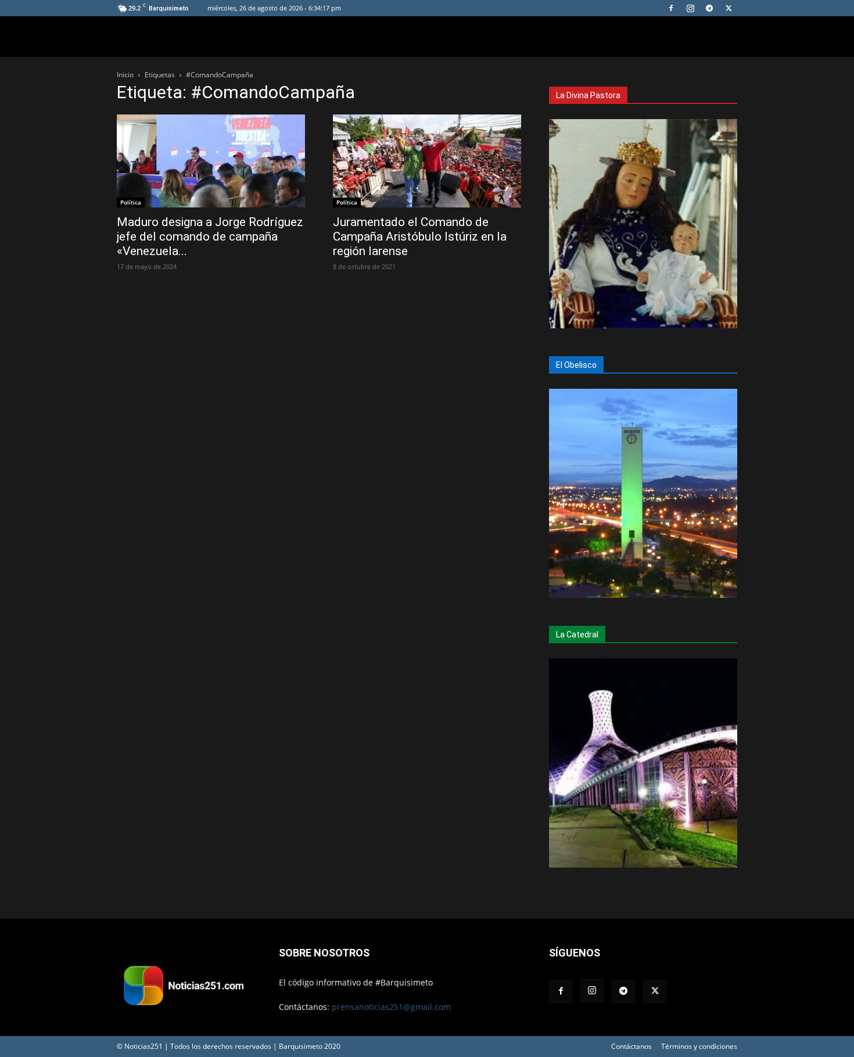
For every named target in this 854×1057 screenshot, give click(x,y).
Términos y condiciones (699, 1046)
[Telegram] (709, 8)
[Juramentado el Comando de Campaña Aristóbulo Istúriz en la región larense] (427, 160)
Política (130, 202)
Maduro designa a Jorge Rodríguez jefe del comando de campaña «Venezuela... (210, 236)
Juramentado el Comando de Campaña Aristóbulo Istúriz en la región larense (420, 236)
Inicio (125, 75)
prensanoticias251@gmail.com (391, 1006)
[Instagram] (690, 8)
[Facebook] (671, 8)
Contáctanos (631, 1046)
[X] (728, 8)
